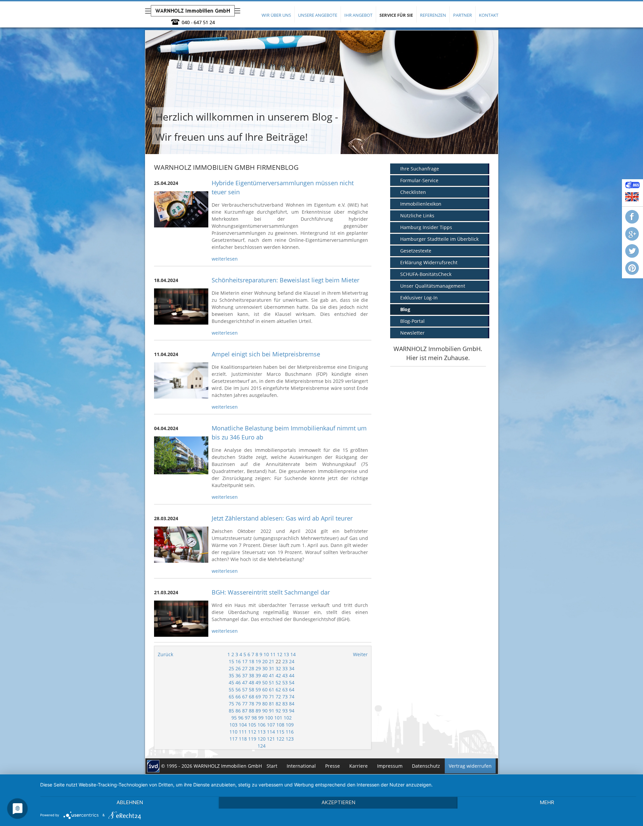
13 (286, 654)
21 (271, 661)
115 (280, 732)
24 (291, 661)
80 (265, 703)
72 (278, 696)
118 (243, 739)
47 (244, 682)
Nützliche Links (417, 215)
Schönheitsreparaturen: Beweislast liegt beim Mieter (285, 280)
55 (231, 689)
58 (251, 689)
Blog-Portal (412, 321)
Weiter (360, 654)
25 (231, 668)
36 (238, 675)
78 (251, 703)
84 (291, 703)
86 (238, 710)
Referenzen (433, 15)
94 (291, 710)
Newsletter (412, 333)
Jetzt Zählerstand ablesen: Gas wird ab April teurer (282, 518)
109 (290, 724)
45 (231, 682)
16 (238, 661)
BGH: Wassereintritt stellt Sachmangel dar (271, 592)
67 (244, 696)
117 (233, 739)
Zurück (165, 654)
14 (293, 654)
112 (252, 732)
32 (278, 668)
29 (258, 668)
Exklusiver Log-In (419, 297)
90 (265, 710)
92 (278, 710)
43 (285, 675)
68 (251, 696)
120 (262, 739)
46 (238, 682)
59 (258, 689)
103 (233, 724)
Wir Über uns (276, 15)
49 (258, 682)
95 (234, 717)
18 (251, 661)
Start (272, 766)
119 (252, 739)
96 (240, 717)
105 (252, 724)
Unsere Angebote (317, 15)
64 (291, 689)
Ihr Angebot (358, 15)
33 (285, 668)
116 (290, 732)
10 (266, 654)
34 (291, 668)
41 (271, 675)
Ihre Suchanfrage (419, 168)
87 (244, 710)
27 (244, 668)
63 (285, 689)
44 (291, 675)
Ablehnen (130, 802)
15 (231, 661)
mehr (547, 802)
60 (265, 689)
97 (247, 717)
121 (271, 739)
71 (271, 696)
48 (251, 682)
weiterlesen (225, 259)
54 (291, 682)
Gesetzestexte (415, 251)
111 (243, 732)
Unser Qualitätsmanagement (432, 286)
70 (265, 696)
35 (231, 675)
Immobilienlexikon (420, 204)
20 (265, 661)
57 (244, 689)
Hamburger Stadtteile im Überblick (439, 239)
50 (265, 682)
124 (262, 746)
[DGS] (632, 187)
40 (265, 675)
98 (254, 717)
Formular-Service (419, 180)
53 (285, 682)
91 (271, 710)
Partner (462, 15)
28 (251, 668)
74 (291, 696)
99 (261, 717)
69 (258, 696)
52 (278, 682)
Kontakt (488, 15)
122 (280, 739)
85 (231, 710)
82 (278, 703)
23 (285, 661)
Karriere (358, 766)
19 (258, 661)
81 (271, 703)
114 (271, 732)
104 (243, 724)
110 (233, 732)
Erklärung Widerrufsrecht (428, 262)
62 (278, 689)
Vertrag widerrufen (470, 766)
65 (231, 696)
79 (258, 703)
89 (258, 710)
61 (271, 689)
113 (262, 732)
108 (280, 724)
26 (238, 668)
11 (273, 654)
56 (238, 689)
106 (262, 724)
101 (278, 717)
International (301, 766)
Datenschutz (426, 766)
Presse (332, 766)
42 (278, 675)
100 (269, 717)
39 (258, 675)
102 (288, 717)
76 (238, 703)
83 (285, 703)
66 (238, 696)
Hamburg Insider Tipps (426, 227)
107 (271, 724)
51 (271, 682)
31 (271, 668)
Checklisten (413, 192)
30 (265, 668)
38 (251, 675)
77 (244, 703)
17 (244, 661)
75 (231, 703)
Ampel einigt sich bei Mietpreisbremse (266, 354)
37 (244, 675)
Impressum (390, 766)
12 (279, 654)
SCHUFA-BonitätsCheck (425, 274)
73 (285, 696)
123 (290, 739)
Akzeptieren (338, 802)
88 (251, 710)
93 (285, 710)
